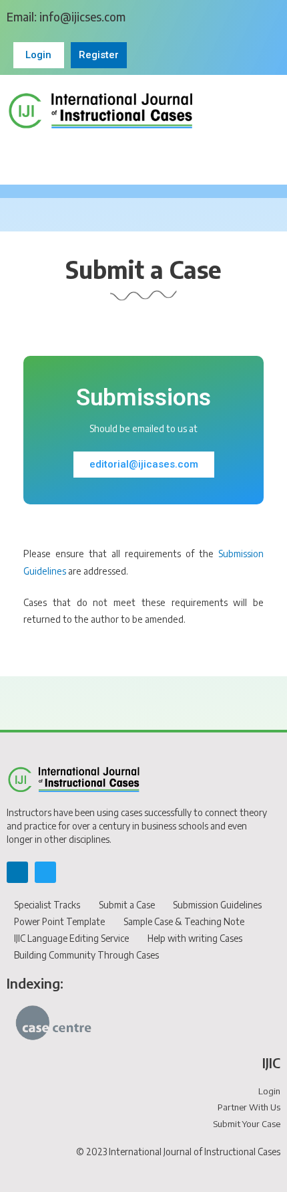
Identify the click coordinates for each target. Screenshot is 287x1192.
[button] (143, 155)
